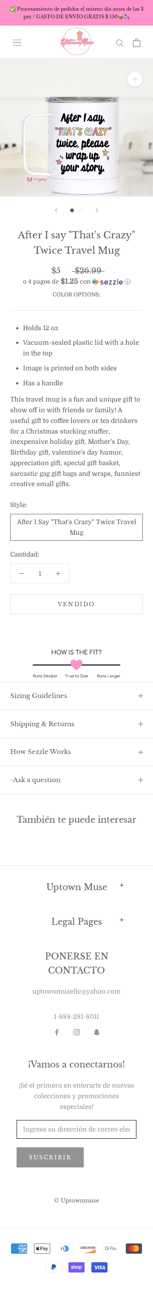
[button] (76, 282)
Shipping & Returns (42, 724)
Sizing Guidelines (38, 696)
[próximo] (97, 210)
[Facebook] (57, 1032)
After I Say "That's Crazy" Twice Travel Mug (76, 527)
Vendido (76, 604)
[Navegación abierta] (17, 42)
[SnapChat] (97, 1032)
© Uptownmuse (76, 1200)
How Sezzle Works (40, 752)
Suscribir (50, 1157)
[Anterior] (56, 210)
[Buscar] (120, 42)
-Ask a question (35, 780)
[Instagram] (77, 1032)
